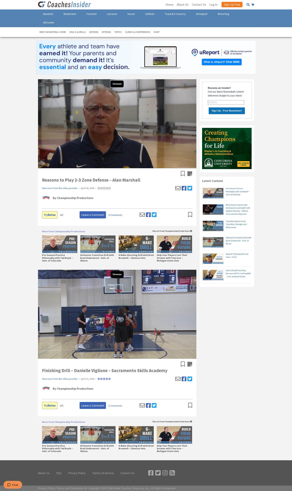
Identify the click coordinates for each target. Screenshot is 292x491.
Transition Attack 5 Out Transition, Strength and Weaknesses (236, 224)
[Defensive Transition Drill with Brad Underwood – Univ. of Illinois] (98, 244)
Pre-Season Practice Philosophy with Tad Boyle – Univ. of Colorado (57, 258)
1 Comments (115, 405)
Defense (93, 31)
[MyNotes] (189, 174)
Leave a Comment (92, 215)
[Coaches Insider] (65, 4)
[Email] (178, 188)
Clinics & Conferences (137, 31)
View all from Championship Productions (171, 231)
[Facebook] (184, 188)
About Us (44, 473)
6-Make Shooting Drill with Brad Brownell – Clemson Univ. (136, 256)
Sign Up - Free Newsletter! (227, 110)
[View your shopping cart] (252, 5)
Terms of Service (103, 473)
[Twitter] (189, 188)
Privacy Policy (77, 473)
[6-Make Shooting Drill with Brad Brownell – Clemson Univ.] (136, 244)
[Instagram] (165, 473)
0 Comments (115, 215)
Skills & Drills (77, 31)
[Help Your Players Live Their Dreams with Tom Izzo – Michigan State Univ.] (174, 244)
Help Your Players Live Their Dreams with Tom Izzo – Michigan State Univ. (172, 258)
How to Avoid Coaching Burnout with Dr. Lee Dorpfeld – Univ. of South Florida (238, 273)
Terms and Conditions (70, 488)
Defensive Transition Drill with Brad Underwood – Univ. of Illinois (97, 258)
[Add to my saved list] (184, 174)
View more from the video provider (60, 188)
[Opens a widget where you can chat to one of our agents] (12, 485)
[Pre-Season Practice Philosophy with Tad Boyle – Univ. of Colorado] (59, 244)
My (50, 215)
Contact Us (127, 473)
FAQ (58, 473)
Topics (118, 31)
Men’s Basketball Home (53, 31)
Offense (106, 31)
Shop (157, 31)
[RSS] (172, 473)
